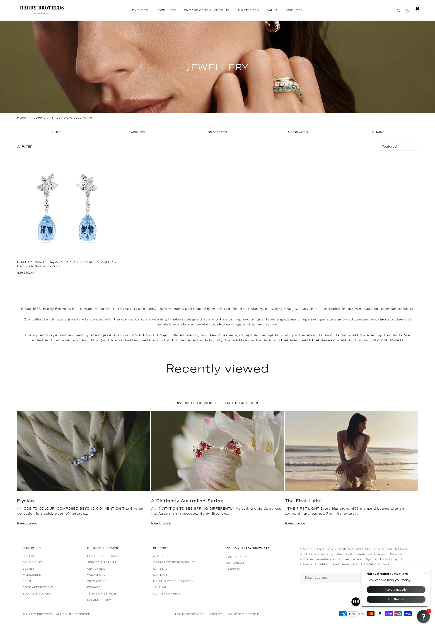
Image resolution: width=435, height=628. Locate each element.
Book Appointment (38, 587)
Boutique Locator (37, 593)
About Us (160, 556)
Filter (27, 146)
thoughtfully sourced (175, 335)
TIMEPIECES (248, 10)
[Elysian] (83, 451)
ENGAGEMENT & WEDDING (207, 10)
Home (21, 117)
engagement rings (293, 319)
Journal (160, 587)
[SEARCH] (399, 10)
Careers (160, 568)
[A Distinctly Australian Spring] (217, 451)
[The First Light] (351, 451)
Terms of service (101, 593)
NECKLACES (298, 132)
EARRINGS (137, 132)
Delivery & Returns (103, 556)
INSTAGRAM (235, 563)
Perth (27, 581)
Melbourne (32, 574)
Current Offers (166, 593)
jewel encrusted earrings (218, 324)
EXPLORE (140, 10)
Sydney (29, 568)
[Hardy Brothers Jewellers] (42, 10)
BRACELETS (217, 132)
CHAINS (378, 132)
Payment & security (244, 614)
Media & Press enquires (173, 581)
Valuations (96, 574)
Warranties (97, 581)
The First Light (303, 500)
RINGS (56, 132)
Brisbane (30, 556)
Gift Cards (96, 568)
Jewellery (41, 117)
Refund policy (99, 600)
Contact (160, 574)
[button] (407, 471)
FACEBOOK (235, 557)
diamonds (330, 335)
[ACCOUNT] (407, 10)
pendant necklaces (371, 319)
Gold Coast (32, 562)
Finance (94, 587)
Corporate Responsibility (174, 562)
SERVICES (294, 10)
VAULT (272, 10)
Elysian (25, 500)
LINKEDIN (233, 569)
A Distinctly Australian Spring (187, 500)
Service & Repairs (101, 562)
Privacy (215, 614)
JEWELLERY (166, 10)
